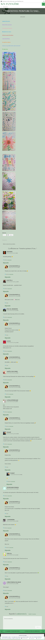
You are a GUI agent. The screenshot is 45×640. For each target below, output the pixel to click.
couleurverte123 (14, 266)
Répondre (6, 263)
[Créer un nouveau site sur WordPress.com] (22, 1)
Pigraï (9, 432)
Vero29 (9, 553)
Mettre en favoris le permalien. (9, 244)
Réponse (38, 627)
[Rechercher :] (8, 7)
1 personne (11, 274)
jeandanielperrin (13, 487)
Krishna (9, 252)
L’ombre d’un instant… (12, 631)
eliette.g (9, 280)
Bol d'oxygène (10, 4)
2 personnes (10, 288)
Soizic (9, 341)
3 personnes (10, 561)
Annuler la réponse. (32, 614)
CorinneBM (11, 520)
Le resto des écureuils (32, 631)
